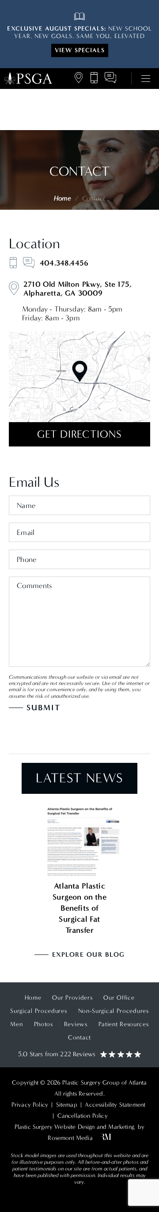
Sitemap (66, 1104)
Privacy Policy (29, 1104)
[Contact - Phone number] (13, 262)
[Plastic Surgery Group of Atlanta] (28, 78)
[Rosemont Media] (104, 1137)
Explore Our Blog (88, 954)
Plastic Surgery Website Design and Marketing (74, 1127)
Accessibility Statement (115, 1104)
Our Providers (72, 997)
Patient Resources (123, 1024)
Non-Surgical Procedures (113, 1011)
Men (16, 1024)
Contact (79, 1037)
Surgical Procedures (38, 1011)
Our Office (118, 997)
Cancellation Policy (82, 1116)
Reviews (75, 1024)
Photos (43, 1024)
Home (62, 198)
